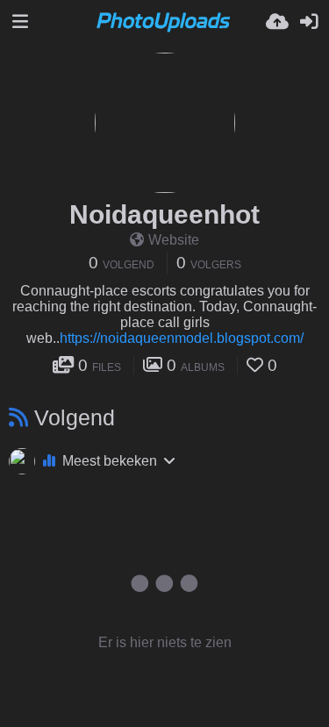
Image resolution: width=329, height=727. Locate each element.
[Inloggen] (308, 22)
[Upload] (277, 22)
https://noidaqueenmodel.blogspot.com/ (182, 338)
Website (173, 239)
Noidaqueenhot (164, 214)
